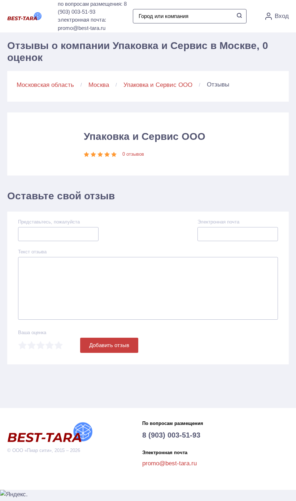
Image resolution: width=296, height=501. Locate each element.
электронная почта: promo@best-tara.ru (82, 24)
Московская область (45, 84)
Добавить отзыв (109, 345)
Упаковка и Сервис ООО (157, 84)
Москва (98, 84)
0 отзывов (133, 154)
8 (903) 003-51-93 (171, 435)
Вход (282, 16)
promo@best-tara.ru (169, 463)
